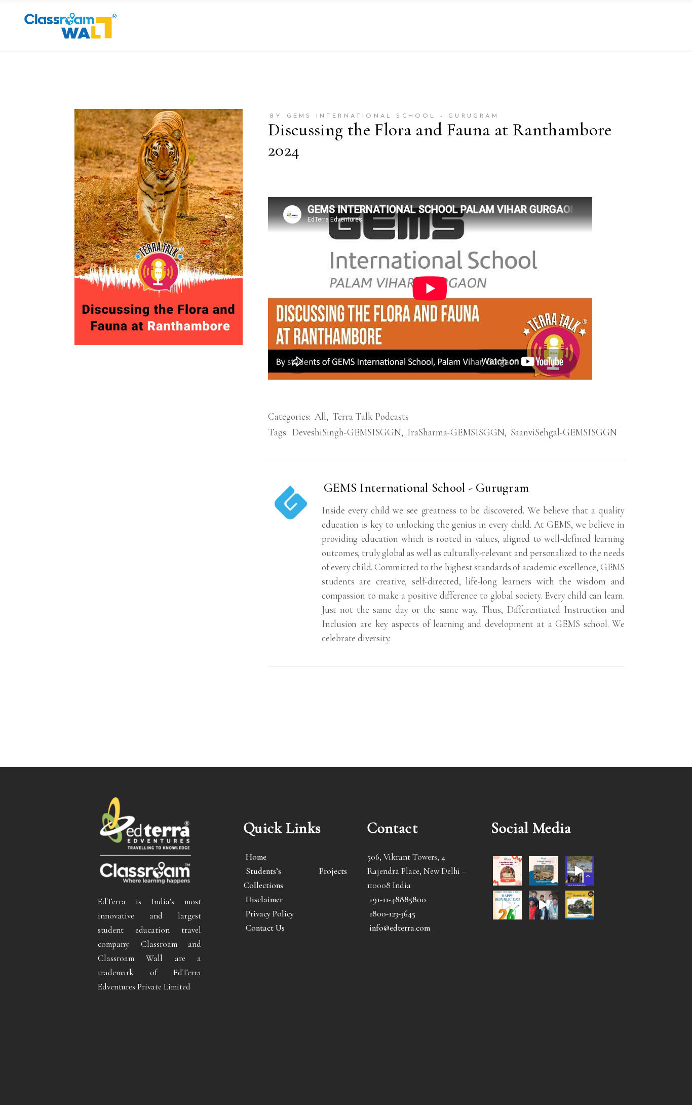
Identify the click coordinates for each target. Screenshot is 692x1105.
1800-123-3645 (392, 913)
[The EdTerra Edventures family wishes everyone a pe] (507, 905)
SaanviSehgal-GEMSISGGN (564, 432)
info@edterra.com (399, 928)
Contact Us (265, 928)
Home (256, 857)
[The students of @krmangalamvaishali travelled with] (579, 870)
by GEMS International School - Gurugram (384, 116)
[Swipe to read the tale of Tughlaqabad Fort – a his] (543, 870)
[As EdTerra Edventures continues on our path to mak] (543, 905)
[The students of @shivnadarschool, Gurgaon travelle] (579, 905)
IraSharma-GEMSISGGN (456, 432)
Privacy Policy (270, 913)
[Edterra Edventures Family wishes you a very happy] (507, 870)
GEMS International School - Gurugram (426, 487)
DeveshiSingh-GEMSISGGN (346, 432)
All (320, 416)
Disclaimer (264, 899)
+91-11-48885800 (397, 899)
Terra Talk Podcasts (370, 416)
